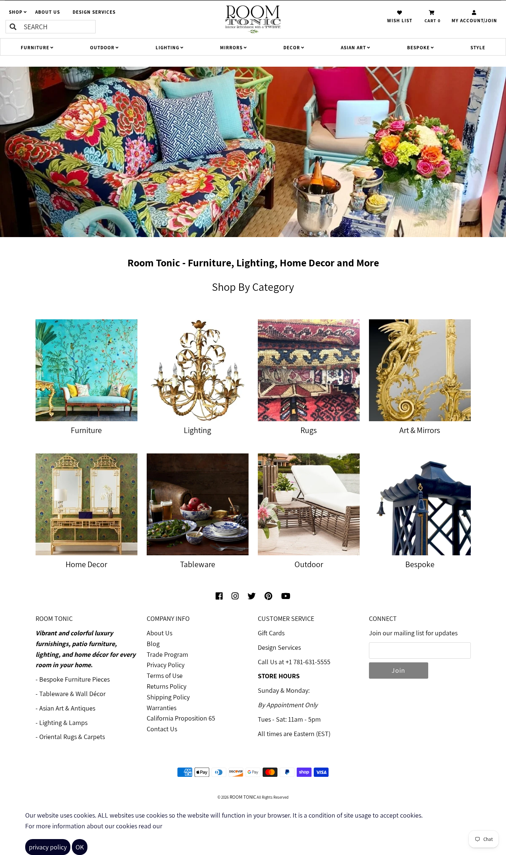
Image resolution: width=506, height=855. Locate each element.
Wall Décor (91, 693)
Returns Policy (166, 686)
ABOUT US (47, 12)
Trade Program (167, 654)
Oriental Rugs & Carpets (72, 736)
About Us (159, 633)
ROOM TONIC (242, 797)
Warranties (161, 707)
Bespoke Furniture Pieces (74, 679)
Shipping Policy (168, 697)
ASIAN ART (353, 47)
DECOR (291, 47)
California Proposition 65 (181, 718)
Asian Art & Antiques (67, 708)
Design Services (279, 647)
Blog (153, 643)
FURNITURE (35, 47)
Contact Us (162, 729)
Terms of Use (165, 675)
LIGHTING (167, 47)
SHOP (16, 12)
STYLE (477, 47)
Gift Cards (271, 633)
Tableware (54, 693)
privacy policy (48, 847)
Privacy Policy (165, 665)
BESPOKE (418, 47)
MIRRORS (231, 47)
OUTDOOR (102, 47)
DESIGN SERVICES (94, 12)
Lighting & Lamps (63, 722)
